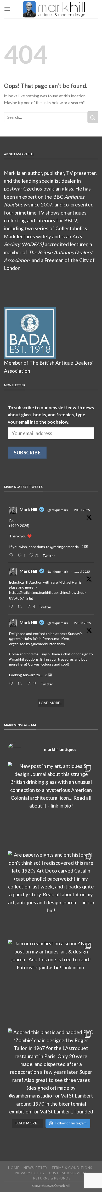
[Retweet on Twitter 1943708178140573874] (21, 606)
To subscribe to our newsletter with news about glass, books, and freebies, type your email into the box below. (51, 415)
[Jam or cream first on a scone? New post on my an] (51, 983)
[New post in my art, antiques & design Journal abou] (51, 805)
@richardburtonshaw (48, 644)
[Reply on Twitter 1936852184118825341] (12, 683)
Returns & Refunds (52, 1178)
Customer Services (68, 1173)
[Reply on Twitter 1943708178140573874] (12, 606)
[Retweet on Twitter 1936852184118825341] (21, 683)
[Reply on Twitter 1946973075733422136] (12, 555)
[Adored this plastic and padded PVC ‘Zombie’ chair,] (51, 1071)
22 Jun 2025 (82, 623)
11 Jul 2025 (82, 571)
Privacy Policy (30, 1173)
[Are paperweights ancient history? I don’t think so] (51, 894)
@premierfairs (20, 638)
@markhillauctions (24, 659)
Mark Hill (28, 509)
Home (13, 1168)
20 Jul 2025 (82, 510)
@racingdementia (64, 546)
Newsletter (35, 1168)
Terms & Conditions (72, 1168)
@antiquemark (57, 510)
